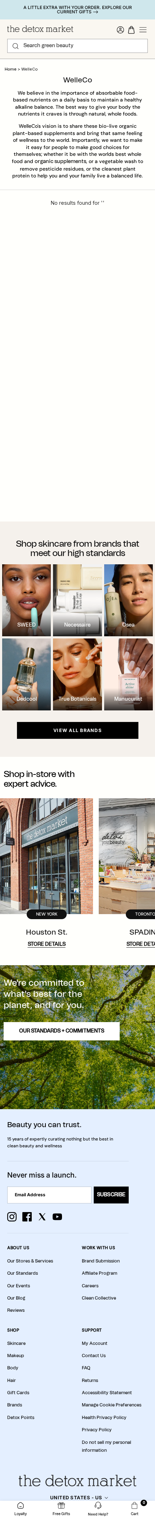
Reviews (16, 1310)
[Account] (120, 30)
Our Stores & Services (30, 1261)
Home (11, 69)
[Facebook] (27, 1216)
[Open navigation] (143, 30)
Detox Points (20, 1417)
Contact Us (94, 1356)
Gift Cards (18, 1393)
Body (12, 1368)
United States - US (76, 1497)
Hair (11, 1380)
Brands (14, 1405)
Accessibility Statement (107, 1393)
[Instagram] (12, 1216)
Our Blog (16, 1298)
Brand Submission (101, 1261)
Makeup (15, 1356)
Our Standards (22, 1273)
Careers (90, 1286)
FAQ (86, 1368)
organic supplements (60, 161)
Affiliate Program (99, 1273)
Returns (90, 1380)
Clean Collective (99, 1298)
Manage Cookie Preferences (111, 1405)
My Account (94, 1343)
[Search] (15, 46)
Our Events (18, 1286)
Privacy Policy (97, 1430)
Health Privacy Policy (104, 1417)
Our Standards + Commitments (61, 1031)
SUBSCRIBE (111, 1194)
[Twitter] (42, 1216)
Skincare (16, 1343)
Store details (47, 944)
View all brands (77, 730)
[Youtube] (57, 1216)
